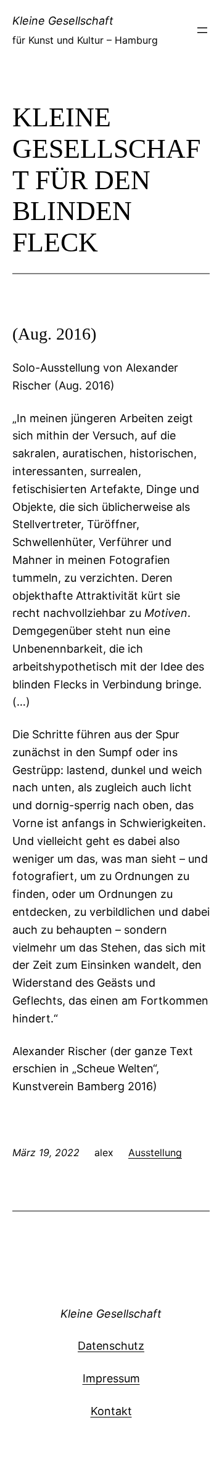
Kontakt (111, 1411)
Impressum (111, 1378)
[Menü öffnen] (202, 30)
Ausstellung (155, 1152)
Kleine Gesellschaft (62, 20)
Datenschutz (111, 1345)
